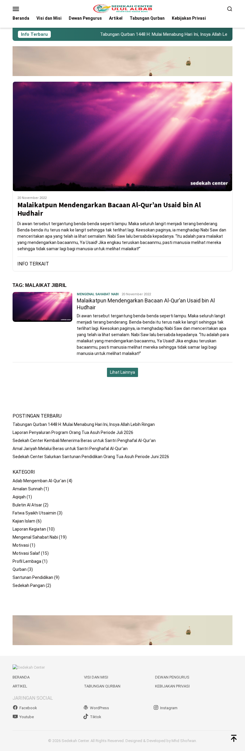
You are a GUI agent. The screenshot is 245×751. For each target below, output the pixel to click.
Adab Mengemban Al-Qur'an (39, 480)
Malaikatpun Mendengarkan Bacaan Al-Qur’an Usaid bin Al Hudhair (109, 209)
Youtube (26, 717)
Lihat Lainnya (122, 372)
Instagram (168, 708)
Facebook (28, 708)
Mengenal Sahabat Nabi (98, 294)
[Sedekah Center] (122, 8)
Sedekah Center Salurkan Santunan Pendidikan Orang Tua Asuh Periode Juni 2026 (91, 456)
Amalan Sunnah (28, 488)
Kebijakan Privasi (172, 686)
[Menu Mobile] (23, 9)
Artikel (20, 686)
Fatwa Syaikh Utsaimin (34, 513)
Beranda (21, 677)
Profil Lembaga (27, 561)
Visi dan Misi (96, 677)
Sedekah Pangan (29, 585)
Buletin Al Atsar (27, 505)
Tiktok (95, 717)
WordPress (99, 708)
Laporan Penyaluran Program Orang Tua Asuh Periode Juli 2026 (73, 432)
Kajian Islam (24, 521)
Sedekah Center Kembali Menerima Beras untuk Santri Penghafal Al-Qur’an (84, 440)
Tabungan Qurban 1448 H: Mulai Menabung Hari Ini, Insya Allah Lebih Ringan (163, 34)
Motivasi (21, 545)
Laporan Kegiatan (29, 529)
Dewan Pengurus (172, 677)
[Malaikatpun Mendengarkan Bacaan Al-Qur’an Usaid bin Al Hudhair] (122, 136)
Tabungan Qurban (102, 686)
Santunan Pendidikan (33, 577)
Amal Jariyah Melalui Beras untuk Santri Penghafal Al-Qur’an (70, 448)
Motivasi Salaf (26, 553)
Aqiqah (19, 497)
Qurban (20, 569)
